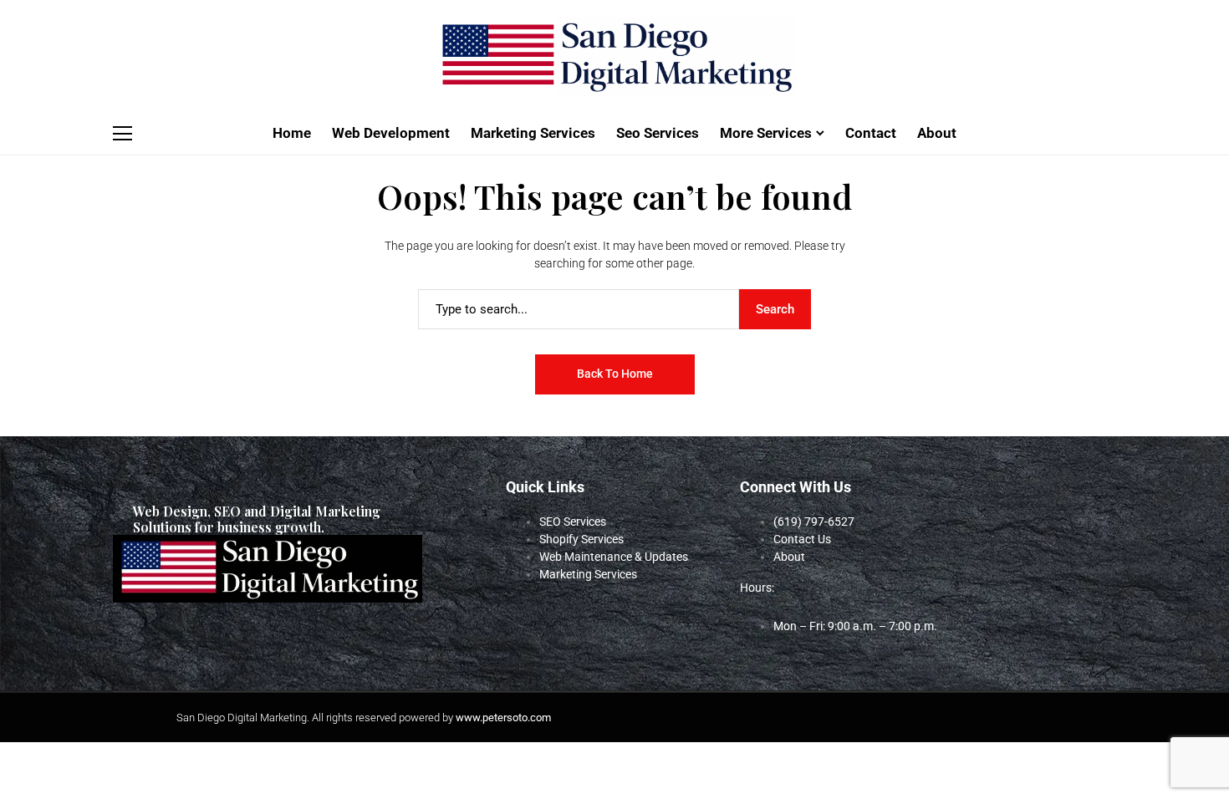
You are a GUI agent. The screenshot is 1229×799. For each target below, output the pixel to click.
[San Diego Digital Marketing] (614, 56)
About (789, 556)
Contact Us (802, 539)
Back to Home (615, 373)
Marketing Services (588, 574)
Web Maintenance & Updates (613, 556)
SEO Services (572, 521)
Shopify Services (581, 539)
